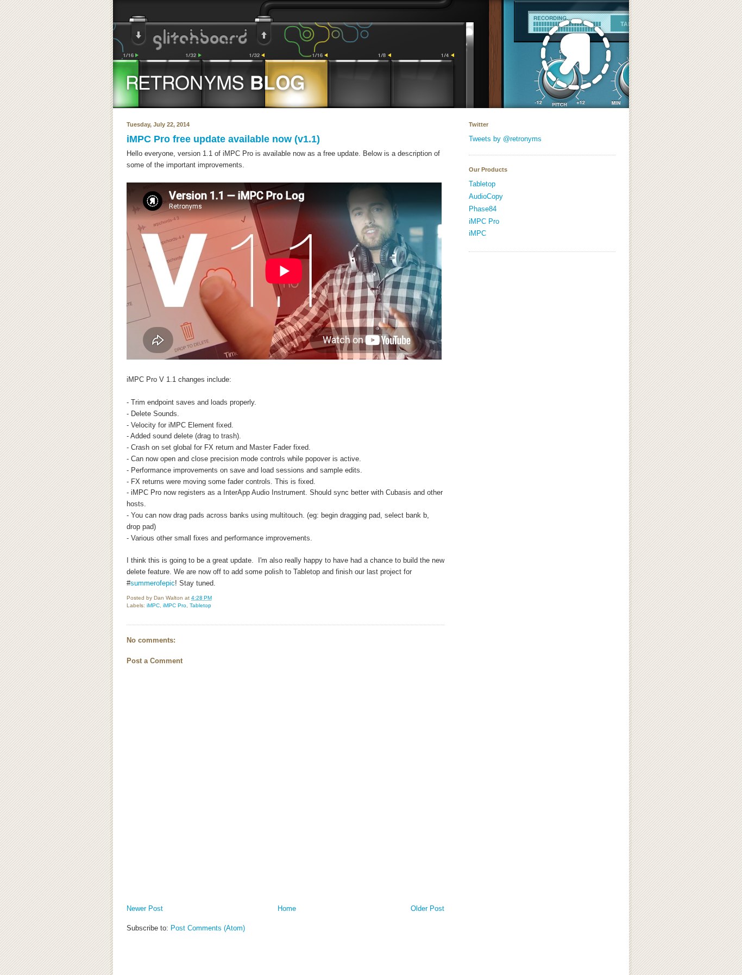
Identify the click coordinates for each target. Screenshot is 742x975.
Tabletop (200, 605)
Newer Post (145, 908)
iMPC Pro (174, 605)
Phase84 (482, 209)
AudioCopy (486, 196)
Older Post (427, 908)
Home (287, 908)
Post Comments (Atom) (208, 928)
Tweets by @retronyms (505, 139)
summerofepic (152, 583)
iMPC (153, 605)
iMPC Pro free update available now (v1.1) (223, 139)
